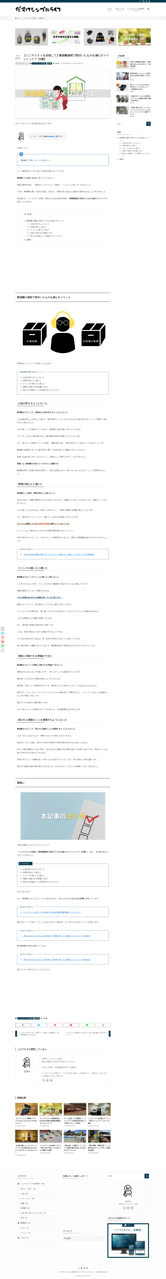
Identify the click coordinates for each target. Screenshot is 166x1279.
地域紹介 (25, 1223)
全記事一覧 (74, 1272)
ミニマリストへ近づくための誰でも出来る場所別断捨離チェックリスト (52, 912)
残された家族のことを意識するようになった (46, 236)
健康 (24, 1203)
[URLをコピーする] (103, 1025)
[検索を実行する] (148, 124)
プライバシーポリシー (88, 1272)
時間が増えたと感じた (39, 227)
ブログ (24, 1238)
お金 (24, 1194)
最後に (29, 240)
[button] (22, 1025)
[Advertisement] (63, 267)
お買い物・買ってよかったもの (33, 1213)
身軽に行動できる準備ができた (42, 233)
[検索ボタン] (148, 9)
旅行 (24, 1218)
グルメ (25, 1228)
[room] (146, 1)
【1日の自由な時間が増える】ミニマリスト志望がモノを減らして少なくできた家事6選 (58, 554)
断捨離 (49, 63)
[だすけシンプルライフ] (37, 9)
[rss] (149, 1)
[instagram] (143, 1)
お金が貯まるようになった (40, 224)
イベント (25, 1233)
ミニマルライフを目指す (39, 63)
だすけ (27, 1071)
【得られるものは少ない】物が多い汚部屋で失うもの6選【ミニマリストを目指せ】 (57, 936)
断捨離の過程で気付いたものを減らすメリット (46, 221)
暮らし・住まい (28, 1189)
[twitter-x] (140, 1)
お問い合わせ (101, 1272)
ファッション (27, 1198)
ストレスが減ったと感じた (40, 230)
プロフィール (64, 1272)
